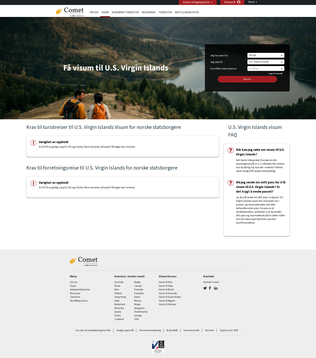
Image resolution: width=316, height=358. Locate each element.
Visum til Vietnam (167, 304)
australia (118, 282)
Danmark (138, 289)
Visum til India (166, 286)
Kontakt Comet (211, 282)
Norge (137, 304)
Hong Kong (120, 297)
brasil (117, 286)
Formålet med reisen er (223, 67)
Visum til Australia (168, 293)
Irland (137, 297)
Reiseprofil (229, 2)
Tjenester (165, 12)
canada (138, 286)
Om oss (94, 12)
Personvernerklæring (150, 330)
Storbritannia (141, 312)
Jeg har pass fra (219, 55)
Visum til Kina (165, 282)
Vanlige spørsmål (125, 330)
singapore (139, 308)
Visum (105, 12)
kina (116, 289)
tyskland (119, 319)
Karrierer (209, 330)
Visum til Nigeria (167, 301)
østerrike (119, 308)
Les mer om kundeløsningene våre (93, 330)
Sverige (138, 315)
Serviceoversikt (191, 330)
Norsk (251, 2)
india (116, 301)
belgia (137, 282)
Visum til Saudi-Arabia (170, 297)
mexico (137, 301)
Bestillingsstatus (187, 12)
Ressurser (148, 12)
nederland (119, 304)
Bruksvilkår (172, 330)
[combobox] (265, 68)
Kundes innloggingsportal (196, 2)
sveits (117, 315)
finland (118, 293)
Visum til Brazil (166, 289)
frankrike (139, 293)
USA (136, 319)
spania (117, 312)
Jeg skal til (216, 62)
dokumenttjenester (125, 12)
